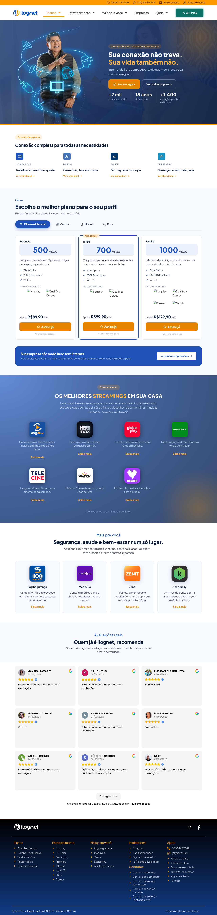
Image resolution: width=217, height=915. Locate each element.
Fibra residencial (35, 224)
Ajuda (159, 13)
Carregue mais (108, 796)
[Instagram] (189, 827)
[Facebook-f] (199, 827)
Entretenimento (79, 13)
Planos (51, 13)
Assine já (47, 327)
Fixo (110, 224)
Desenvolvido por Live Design (182, 910)
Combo (65, 224)
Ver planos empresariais (175, 355)
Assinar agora (126, 84)
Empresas (141, 13)
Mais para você (112, 13)
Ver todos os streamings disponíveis (109, 511)
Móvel (89, 224)
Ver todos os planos (159, 84)
